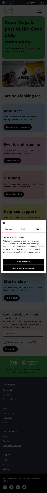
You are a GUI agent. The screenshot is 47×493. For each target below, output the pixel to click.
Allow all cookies (23, 262)
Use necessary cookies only (23, 268)
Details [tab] (23, 229)
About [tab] (38, 229)
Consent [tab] (8, 229)
